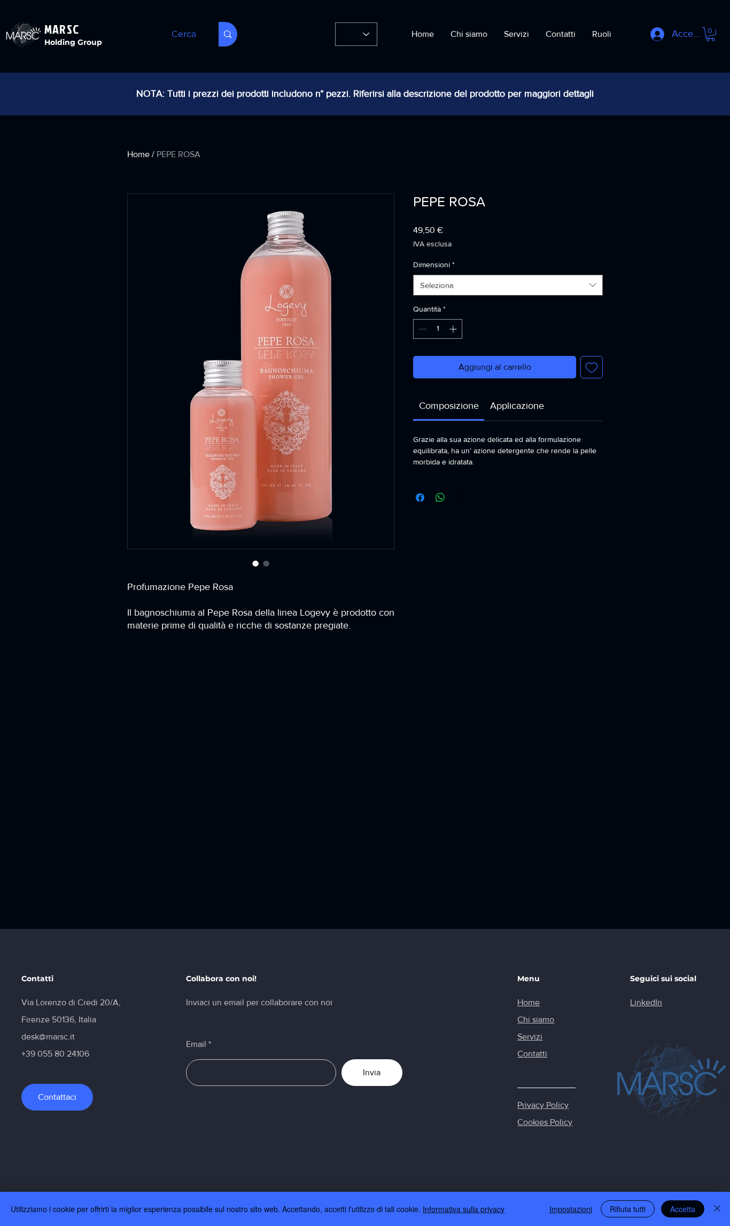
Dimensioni (434, 264)
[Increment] (454, 329)
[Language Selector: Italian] (356, 34)
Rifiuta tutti (628, 1209)
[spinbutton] (437, 329)
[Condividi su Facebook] (420, 497)
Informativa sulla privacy (463, 1209)
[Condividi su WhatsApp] (440, 497)
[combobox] (508, 285)
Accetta (682, 1209)
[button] (710, 34)
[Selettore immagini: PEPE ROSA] (255, 563)
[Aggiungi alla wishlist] (591, 367)
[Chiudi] (717, 1208)
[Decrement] (421, 329)
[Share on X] (460, 497)
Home (138, 154)
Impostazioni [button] (570, 1209)
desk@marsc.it (48, 1036)
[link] (449, 405)
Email (196, 1044)
